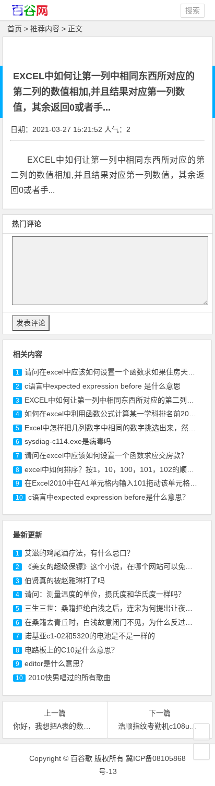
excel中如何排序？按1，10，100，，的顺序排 (113, 469)
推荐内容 (44, 29)
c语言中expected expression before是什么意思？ (108, 497)
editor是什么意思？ (56, 663)
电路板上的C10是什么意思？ (71, 650)
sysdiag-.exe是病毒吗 (68, 441)
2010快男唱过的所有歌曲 (69, 677)
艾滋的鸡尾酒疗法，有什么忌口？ (79, 553)
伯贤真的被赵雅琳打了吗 (65, 580)
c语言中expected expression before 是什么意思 (103, 386)
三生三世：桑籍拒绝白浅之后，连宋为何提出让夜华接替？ (119, 608)
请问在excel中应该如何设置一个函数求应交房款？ (106, 455)
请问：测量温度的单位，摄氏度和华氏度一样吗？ (105, 594)
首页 (14, 29)
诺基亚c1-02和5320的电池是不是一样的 (90, 636)
